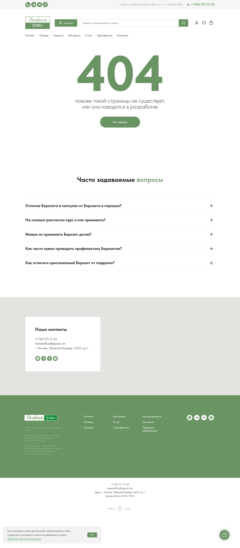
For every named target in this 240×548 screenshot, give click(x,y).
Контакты (122, 35)
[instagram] (55, 358)
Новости (58, 35)
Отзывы (44, 35)
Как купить (74, 35)
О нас (88, 35)
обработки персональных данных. (24, 538)
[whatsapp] (37, 358)
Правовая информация (149, 429)
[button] (197, 23)
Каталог (30, 35)
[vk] (204, 419)
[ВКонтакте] (49, 358)
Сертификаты (104, 35)
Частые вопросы (151, 416)
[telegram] (43, 358)
